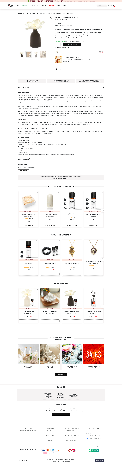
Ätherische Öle (50, 433)
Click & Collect (70, 433)
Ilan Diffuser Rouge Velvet (94, 312)
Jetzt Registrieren (31, 430)
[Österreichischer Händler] (74, 450)
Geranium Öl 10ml (72, 214)
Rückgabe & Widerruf (72, 440)
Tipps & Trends (61, 6)
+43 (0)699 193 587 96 (95, 432)
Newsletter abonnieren (61, 414)
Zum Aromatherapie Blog (60, 178)
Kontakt (50, 440)
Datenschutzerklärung (77, 418)
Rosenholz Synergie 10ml (93, 215)
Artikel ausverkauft (50, 225)
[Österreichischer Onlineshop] (70, 450)
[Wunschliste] (111, 6)
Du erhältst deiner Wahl (61, 395)
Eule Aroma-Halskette (72, 264)
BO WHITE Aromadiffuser (50, 215)
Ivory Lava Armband (28, 215)
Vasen (99, 66)
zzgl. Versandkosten (59, 25)
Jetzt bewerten (23, 170)
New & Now (43, 6)
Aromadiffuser (41, 13)
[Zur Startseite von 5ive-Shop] (10, 5)
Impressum (50, 438)
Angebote (52, 6)
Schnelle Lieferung (71, 430)
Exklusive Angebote (93, 366)
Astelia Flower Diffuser (50, 312)
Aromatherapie (31, 13)
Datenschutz (67, 459)
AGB (54, 459)
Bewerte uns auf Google (95, 438)
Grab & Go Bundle (50, 264)
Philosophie (50, 430)
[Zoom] (51, 18)
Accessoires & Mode (72, 366)
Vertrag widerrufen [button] (72, 443)
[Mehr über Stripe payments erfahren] (99, 460)
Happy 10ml (28, 264)
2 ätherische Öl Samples (73, 59)
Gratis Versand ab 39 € (73, 428)
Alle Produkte (21, 13)
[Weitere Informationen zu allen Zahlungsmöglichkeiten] (50, 451)
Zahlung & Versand (72, 438)
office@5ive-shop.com (96, 433)
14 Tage (73, 395)
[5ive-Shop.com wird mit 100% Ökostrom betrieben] (94, 450)
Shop (17, 6)
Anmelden (29, 428)
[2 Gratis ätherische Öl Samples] (58, 59)
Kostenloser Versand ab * (73, 41)
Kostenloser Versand (48, 395)
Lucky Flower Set (28, 312)
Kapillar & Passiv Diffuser (53, 13)
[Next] (102, 210)
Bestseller (35, 6)
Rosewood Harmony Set (65, 52)
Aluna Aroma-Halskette (93, 262)
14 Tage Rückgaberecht (73, 435)
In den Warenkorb (72, 44)
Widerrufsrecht (59, 459)
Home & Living (81, 66)
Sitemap (73, 459)
